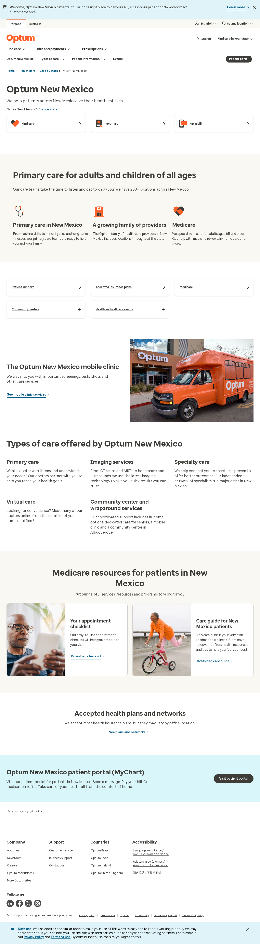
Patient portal (238, 59)
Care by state (49, 71)
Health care (27, 71)
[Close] (254, 7)
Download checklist (86, 656)
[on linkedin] (10, 903)
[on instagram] (37, 903)
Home (10, 71)
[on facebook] (19, 903)
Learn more (236, 7)
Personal (16, 24)
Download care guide (213, 661)
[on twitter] (28, 903)
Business (35, 24)
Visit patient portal (233, 778)
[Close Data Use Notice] (247, 929)
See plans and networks (127, 732)
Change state (47, 109)
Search (206, 39)
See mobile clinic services (26, 394)
